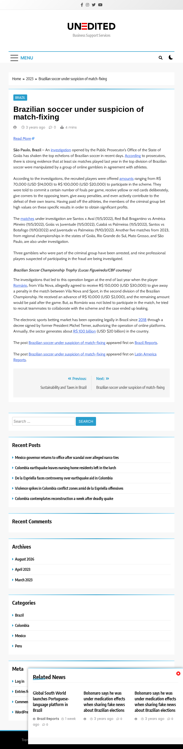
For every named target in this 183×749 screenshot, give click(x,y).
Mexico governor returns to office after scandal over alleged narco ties (67, 457)
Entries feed (24, 691)
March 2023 (23, 579)
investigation (61, 150)
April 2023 (22, 569)
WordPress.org (26, 711)
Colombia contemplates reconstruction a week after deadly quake (64, 498)
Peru (18, 645)
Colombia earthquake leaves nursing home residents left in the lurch (65, 467)
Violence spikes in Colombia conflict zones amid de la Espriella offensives (69, 488)
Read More (22, 138)
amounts (126, 178)
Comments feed (26, 701)
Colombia (22, 625)
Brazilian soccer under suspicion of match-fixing (67, 342)
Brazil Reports (146, 342)
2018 (142, 319)
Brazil (20, 97)
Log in (19, 681)
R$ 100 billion (84, 331)
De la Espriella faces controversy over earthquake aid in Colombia (64, 477)
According (133, 155)
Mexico (20, 635)
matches (27, 218)
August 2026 (24, 559)
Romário (20, 285)
